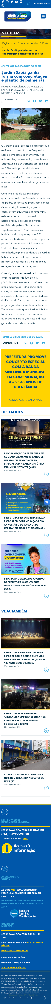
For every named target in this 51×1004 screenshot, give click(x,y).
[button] (43, 16)
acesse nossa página (13, 968)
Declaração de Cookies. (10, 993)
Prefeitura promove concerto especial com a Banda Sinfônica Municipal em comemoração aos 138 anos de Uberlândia (25, 372)
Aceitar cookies (38, 998)
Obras (15, 66)
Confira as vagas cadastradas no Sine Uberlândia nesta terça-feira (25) (24, 778)
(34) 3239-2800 (15, 834)
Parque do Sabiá (31, 66)
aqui (25, 839)
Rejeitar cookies (24, 998)
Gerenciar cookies (10, 998)
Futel (6, 66)
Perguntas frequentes (14, 951)
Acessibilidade (42, 3)
